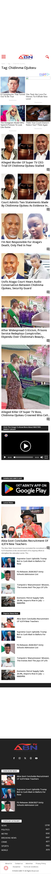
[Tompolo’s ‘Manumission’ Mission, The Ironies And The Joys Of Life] (8, 588)
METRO (4, 834)
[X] (26, 759)
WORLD (4, 850)
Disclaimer (17, 867)
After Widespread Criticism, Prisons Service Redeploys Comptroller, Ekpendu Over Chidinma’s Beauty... (24, 333)
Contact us (19, 863)
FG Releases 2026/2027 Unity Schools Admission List (30, 573)
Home (3, 64)
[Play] (5, 457)
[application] (25, 446)
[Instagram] (20, 759)
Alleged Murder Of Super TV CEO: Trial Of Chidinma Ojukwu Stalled (23, 164)
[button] (25, 446)
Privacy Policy (41, 863)
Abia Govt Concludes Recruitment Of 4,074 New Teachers (24, 542)
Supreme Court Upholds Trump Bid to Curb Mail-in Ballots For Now (32, 561)
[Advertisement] (25, 26)
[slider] (23, 457)
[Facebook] (14, 759)
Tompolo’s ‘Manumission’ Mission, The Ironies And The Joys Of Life (33, 586)
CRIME (4, 842)
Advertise (29, 863)
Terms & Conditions (31, 867)
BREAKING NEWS (8, 838)
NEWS (4, 826)
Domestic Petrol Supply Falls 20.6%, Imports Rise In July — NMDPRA (30, 600)
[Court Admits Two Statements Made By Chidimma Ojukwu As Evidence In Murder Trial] (25, 186)
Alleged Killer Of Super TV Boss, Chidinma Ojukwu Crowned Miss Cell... (25, 413)
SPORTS (5, 846)
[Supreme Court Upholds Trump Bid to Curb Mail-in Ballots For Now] (8, 562)
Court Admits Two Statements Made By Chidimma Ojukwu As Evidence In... (25, 204)
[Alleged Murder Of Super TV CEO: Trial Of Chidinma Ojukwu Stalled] (25, 147)
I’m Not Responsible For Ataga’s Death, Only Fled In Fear (21, 243)
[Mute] (41, 457)
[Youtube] (36, 759)
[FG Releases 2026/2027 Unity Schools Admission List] (8, 575)
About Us (8, 863)
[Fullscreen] (46, 457)
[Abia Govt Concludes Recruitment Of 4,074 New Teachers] (25, 522)
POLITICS (5, 830)
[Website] (31, 759)
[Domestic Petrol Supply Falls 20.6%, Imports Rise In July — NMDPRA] (8, 602)
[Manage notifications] (6, 868)
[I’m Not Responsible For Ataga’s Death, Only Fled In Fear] (25, 226)
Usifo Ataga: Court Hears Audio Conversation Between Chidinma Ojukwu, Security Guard (22, 285)
